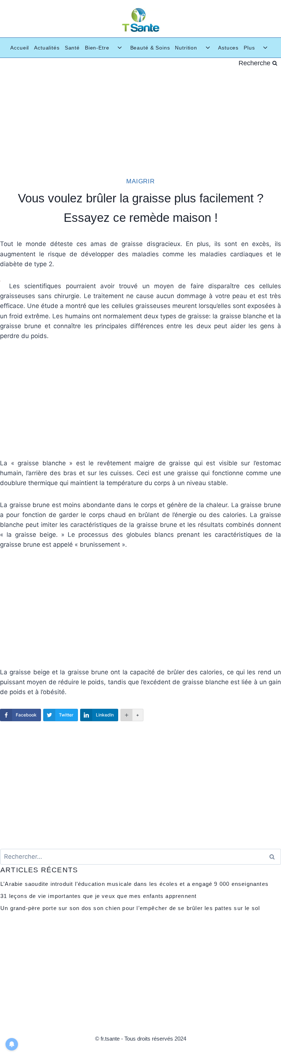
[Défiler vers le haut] (269, 1039)
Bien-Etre (97, 48)
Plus (249, 48)
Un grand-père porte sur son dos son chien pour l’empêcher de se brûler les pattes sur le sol (130, 908)
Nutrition (186, 48)
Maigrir (140, 181)
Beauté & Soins (150, 48)
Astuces (228, 48)
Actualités (46, 48)
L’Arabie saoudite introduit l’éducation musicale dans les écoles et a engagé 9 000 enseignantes (134, 884)
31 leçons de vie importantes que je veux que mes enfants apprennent (98, 896)
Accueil (19, 48)
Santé (72, 48)
